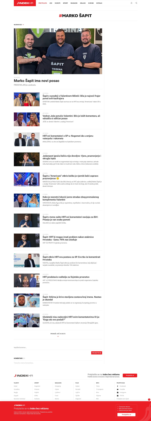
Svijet (15, 386)
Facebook (123, 386)
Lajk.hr (78, 392)
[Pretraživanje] (135, 3)
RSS (97, 399)
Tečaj (98, 386)
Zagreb (16, 395)
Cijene (91, 3)
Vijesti (57, 3)
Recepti (78, 389)
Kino (97, 392)
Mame (57, 399)
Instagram (123, 392)
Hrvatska (16, 389)
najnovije (18, 24)
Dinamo (36, 389)
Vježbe (78, 395)
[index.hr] (25, 3)
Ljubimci (57, 392)
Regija (16, 392)
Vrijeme (98, 395)
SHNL (36, 395)
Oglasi (83, 3)
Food (56, 395)
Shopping (58, 386)
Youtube (122, 389)
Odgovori (78, 399)
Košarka (37, 399)
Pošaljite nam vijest (123, 399)
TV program (99, 389)
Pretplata (43, 3)
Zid (51, 3)
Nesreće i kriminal (19, 399)
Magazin (58, 383)
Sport (65, 3)
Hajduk (36, 392)
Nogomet (37, 386)
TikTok (122, 395)
